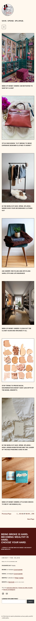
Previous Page (6, 514)
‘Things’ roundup (18, 578)
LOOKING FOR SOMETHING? (10, 598)
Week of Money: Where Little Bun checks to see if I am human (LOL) (17, 503)
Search (30, 601)
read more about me (12, 587)
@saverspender (18, 569)
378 (32, 514)
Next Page (30, 519)
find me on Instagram (9, 589)
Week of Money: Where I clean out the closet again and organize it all (16, 329)
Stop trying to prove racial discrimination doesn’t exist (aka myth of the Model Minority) (18, 388)
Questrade (11, 582)
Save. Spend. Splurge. (13, 21)
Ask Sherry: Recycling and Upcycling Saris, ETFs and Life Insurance (16, 272)
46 (22, 514)
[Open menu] (4, 27)
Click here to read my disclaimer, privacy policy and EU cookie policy (17, 617)
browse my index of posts (25, 587)
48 (27, 514)
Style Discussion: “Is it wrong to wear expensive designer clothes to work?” (17, 144)
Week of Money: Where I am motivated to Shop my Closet (17, 87)
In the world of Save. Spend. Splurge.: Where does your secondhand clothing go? (17, 208)
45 (20, 514)
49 (29, 514)
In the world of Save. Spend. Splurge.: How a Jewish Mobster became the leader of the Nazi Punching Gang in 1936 (18, 447)
